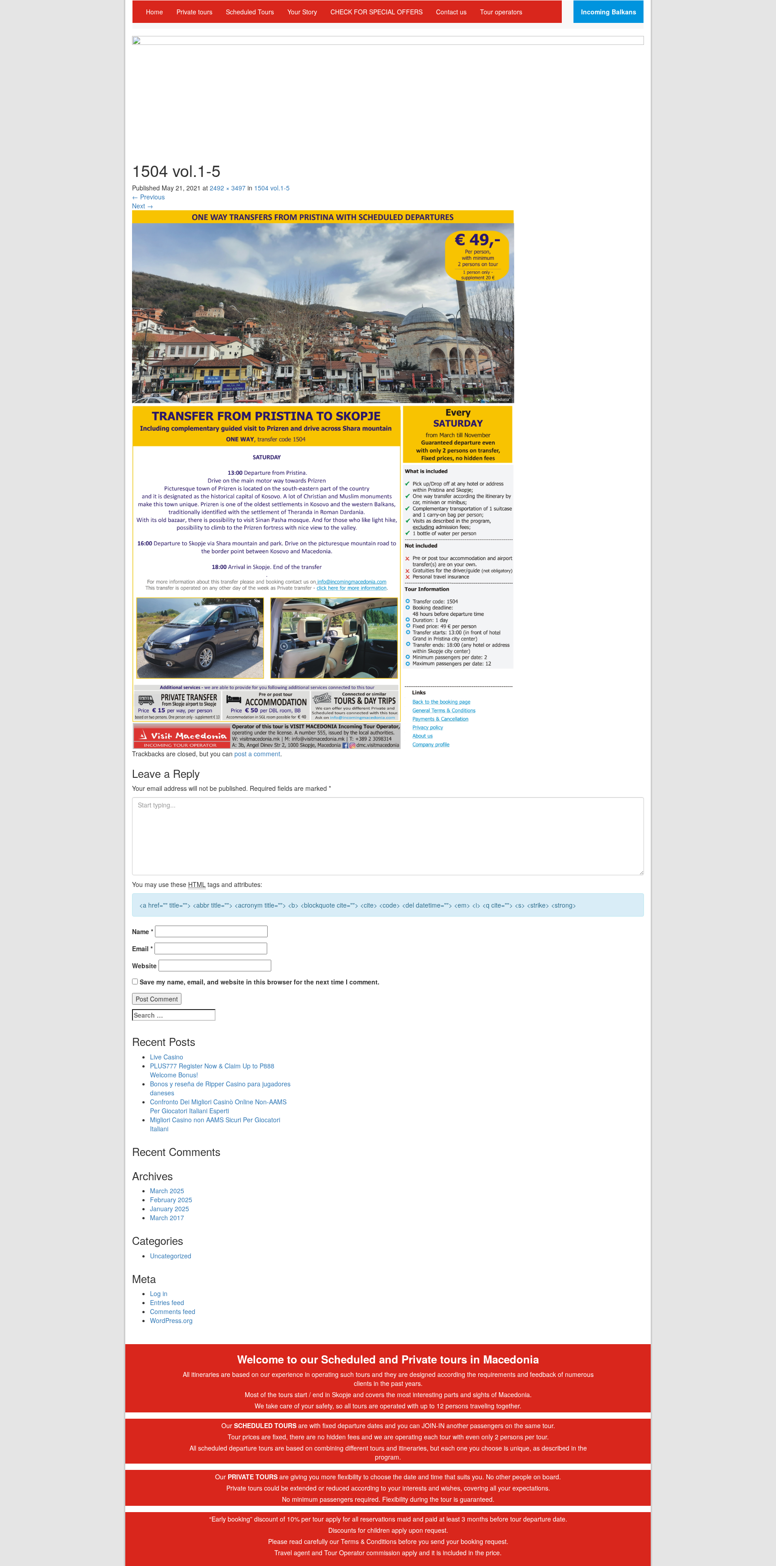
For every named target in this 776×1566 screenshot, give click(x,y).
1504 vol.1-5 (272, 187)
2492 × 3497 (228, 187)
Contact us (451, 11)
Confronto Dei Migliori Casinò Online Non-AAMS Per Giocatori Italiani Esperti (218, 1106)
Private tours (194, 11)
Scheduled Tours (250, 11)
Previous (148, 196)
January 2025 (169, 1208)
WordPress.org (171, 1320)
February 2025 (171, 1199)
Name (142, 931)
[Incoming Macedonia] (388, 89)
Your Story (302, 11)
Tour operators (501, 11)
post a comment (257, 753)
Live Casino (166, 1056)
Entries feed (167, 1302)
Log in (159, 1293)
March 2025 (167, 1190)
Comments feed (172, 1311)
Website (144, 965)
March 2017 (167, 1217)
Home (154, 11)
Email (142, 948)
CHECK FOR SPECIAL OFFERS (377, 11)
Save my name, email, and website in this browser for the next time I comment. (259, 981)
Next (142, 205)
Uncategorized (170, 1255)
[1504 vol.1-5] (324, 478)
